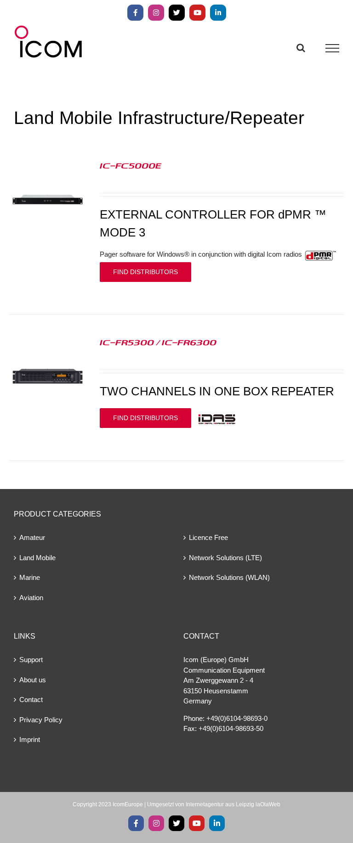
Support (31, 659)
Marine (29, 577)
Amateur (32, 537)
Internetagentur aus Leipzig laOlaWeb (233, 804)
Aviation (31, 597)
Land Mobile (37, 558)
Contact (31, 699)
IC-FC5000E (130, 165)
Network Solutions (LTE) (225, 558)
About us (32, 680)
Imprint (29, 739)
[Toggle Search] (300, 47)
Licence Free (208, 537)
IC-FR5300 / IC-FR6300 (158, 342)
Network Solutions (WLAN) (229, 577)
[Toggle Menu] (332, 48)
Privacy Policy (41, 720)
